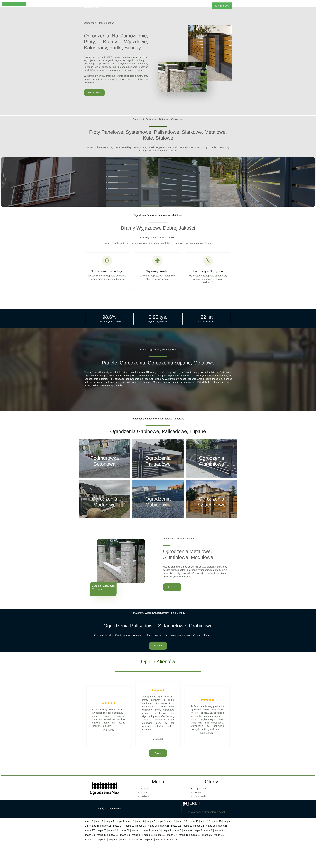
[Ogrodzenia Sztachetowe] (211, 499)
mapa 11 (101, 834)
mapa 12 (113, 834)
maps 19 (141, 825)
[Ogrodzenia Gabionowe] (157, 499)
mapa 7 (198, 830)
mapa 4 (167, 830)
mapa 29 (172, 839)
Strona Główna (132, 5)
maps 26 (222, 825)
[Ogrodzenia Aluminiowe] (211, 458)
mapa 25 (125, 839)
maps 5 (130, 821)
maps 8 (161, 821)
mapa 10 (90, 834)
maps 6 (140, 821)
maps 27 (90, 830)
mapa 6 (187, 830)
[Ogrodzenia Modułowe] (104, 499)
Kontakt (188, 5)
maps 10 (182, 821)
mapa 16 (160, 834)
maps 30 (124, 830)
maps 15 (94, 825)
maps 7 (151, 821)
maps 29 (113, 830)
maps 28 (101, 830)
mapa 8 (208, 830)
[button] (222, 5)
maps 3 (110, 821)
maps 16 (106, 825)
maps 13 (217, 821)
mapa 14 (137, 834)
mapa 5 (177, 830)
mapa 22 (90, 839)
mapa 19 (195, 834)
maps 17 (118, 825)
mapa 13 (125, 834)
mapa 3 (156, 830)
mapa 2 (146, 830)
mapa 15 (148, 834)
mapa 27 (148, 839)
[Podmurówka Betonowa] (104, 458)
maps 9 (171, 821)
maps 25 (211, 825)
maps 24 (199, 825)
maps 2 (99, 821)
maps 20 (153, 825)
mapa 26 (137, 839)
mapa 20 (207, 834)
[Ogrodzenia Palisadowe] (157, 458)
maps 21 (164, 825)
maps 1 (89, 821)
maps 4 (120, 821)
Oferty (148, 5)
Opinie (162, 5)
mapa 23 (102, 839)
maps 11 (193, 821)
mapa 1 (136, 830)
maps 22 (176, 825)
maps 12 (205, 821)
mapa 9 (219, 830)
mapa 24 (113, 839)
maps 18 (129, 825)
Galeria (175, 5)
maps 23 (187, 825)
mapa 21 (219, 834)
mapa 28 (160, 839)
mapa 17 (172, 834)
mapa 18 (183, 834)
